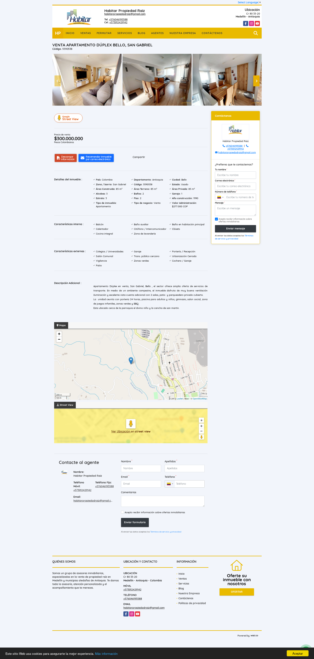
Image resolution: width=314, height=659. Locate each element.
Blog (141, 33)
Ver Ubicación (121, 431)
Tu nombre (221, 169)
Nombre (126, 461)
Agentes (157, 33)
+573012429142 (118, 22)
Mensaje (220, 202)
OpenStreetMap (200, 398)
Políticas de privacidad (192, 603)
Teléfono (170, 476)
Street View (70, 118)
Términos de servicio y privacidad (165, 531)
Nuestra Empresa (183, 33)
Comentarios (128, 492)
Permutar (104, 33)
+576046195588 (118, 19)
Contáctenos (212, 33)
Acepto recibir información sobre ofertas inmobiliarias (155, 512)
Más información (106, 653)
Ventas (85, 33)
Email (125, 476)
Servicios (124, 33)
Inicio (70, 33)
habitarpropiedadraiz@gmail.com (125, 14)
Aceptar (297, 653)
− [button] (59, 339)
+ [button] (59, 334)
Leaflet (180, 398)
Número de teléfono (226, 191)
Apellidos (171, 461)
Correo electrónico (225, 180)
